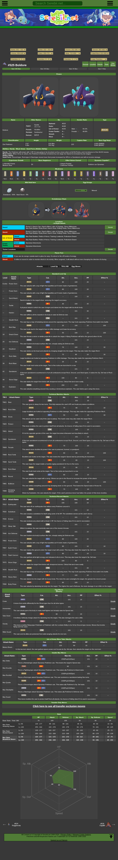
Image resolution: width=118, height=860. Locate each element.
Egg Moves (113, 64)
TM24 (5, 417)
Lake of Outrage (57, 226)
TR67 (4, 548)
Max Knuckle (7, 668)
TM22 (5, 409)
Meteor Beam (7, 647)
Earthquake (12, 504)
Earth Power (12, 548)
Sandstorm (13, 371)
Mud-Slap (12, 327)
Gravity (5, 624)
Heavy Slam (12, 577)
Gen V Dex (102, 69)
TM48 (5, 455)
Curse (5, 601)
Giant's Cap (36, 226)
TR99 (4, 584)
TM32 (5, 439)
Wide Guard (7, 632)
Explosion (12, 387)
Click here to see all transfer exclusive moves (59, 706)
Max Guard (6, 697)
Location (93, 64)
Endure (10, 519)
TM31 (5, 431)
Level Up (54, 266)
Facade (11, 447)
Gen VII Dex (44, 69)
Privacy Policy (66, 834)
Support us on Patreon (59, 840)
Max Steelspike (8, 690)
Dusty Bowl (43, 228)
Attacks (99, 64)
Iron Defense (13, 342)
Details (110, 227)
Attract (10, 431)
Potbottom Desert (70, 236)
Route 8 (28, 226)
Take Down (6, 616)
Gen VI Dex (73, 69)
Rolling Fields (62, 228)
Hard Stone (20, 194)
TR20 (4, 512)
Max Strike (6, 661)
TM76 (5, 476)
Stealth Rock (13, 320)
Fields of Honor (44, 236)
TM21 (5, 402)
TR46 (4, 533)
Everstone (7, 194)
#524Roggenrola (16, 824)
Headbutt (12, 349)
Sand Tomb (12, 462)
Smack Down (13, 334)
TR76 (4, 570)
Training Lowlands (56, 236)
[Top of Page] (111, 836)
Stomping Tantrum (11, 491)
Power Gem (13, 284)
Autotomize (7, 608)
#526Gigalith (102, 824)
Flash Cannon (13, 555)
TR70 (4, 555)
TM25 (5, 424)
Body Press (12, 584)
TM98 (5, 491)
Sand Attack (13, 298)
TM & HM (65, 266)
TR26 (4, 519)
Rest (9, 402)
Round (10, 476)
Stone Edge (13, 379)
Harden (11, 313)
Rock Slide (12, 356)
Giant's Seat (51, 228)
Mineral (94, 190)
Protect (10, 424)
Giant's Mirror (46, 226)
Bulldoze (11, 483)
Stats (106, 64)
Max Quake (7, 682)
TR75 (4, 562)
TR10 (4, 504)
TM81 (5, 483)
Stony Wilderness (70, 226)
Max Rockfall (7, 675)
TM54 (5, 469)
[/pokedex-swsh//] (59, 56)
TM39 (5, 447)
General (85, 64)
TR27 (4, 526)
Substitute (11, 512)
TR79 (4, 577)
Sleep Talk (12, 526)
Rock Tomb (12, 455)
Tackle (11, 305)
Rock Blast (12, 363)
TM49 (5, 462)
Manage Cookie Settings (82, 834)
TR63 (4, 541)
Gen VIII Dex (16, 69)
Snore (10, 417)
